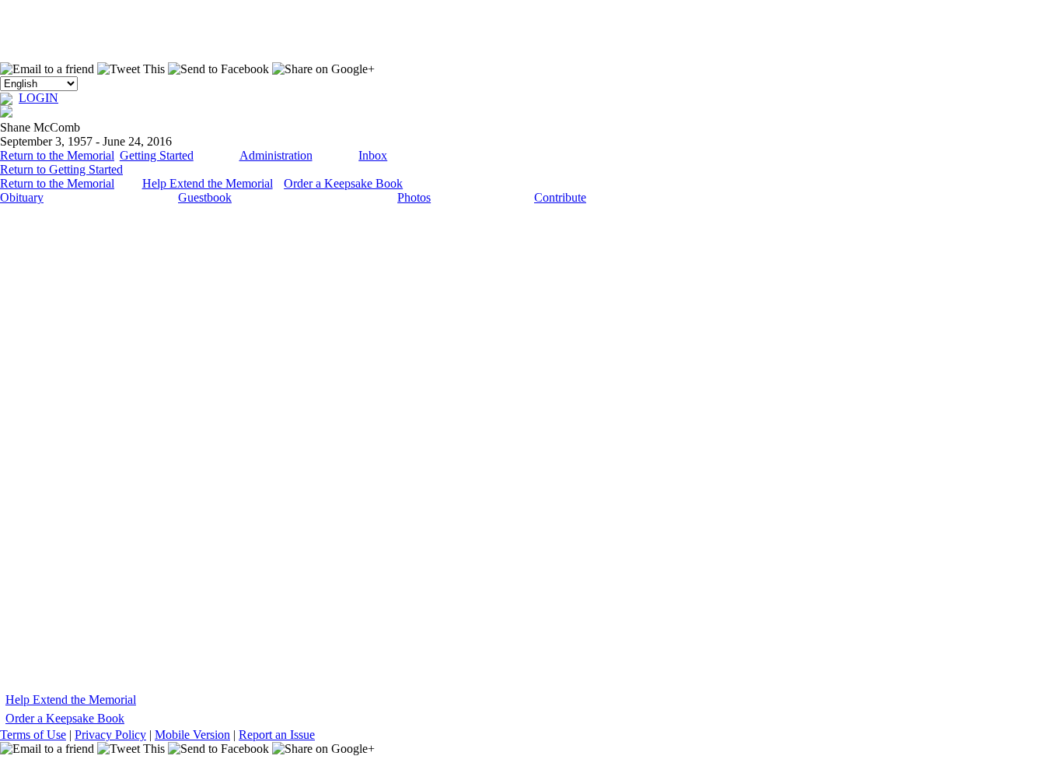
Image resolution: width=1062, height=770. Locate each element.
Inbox (372, 155)
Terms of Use (33, 734)
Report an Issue (277, 734)
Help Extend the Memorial (207, 183)
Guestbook (205, 197)
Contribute (560, 197)
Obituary (22, 197)
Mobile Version (192, 734)
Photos (414, 197)
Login (38, 97)
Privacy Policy (110, 734)
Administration (276, 155)
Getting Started (157, 155)
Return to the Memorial (57, 155)
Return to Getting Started (61, 169)
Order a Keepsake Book (343, 183)
